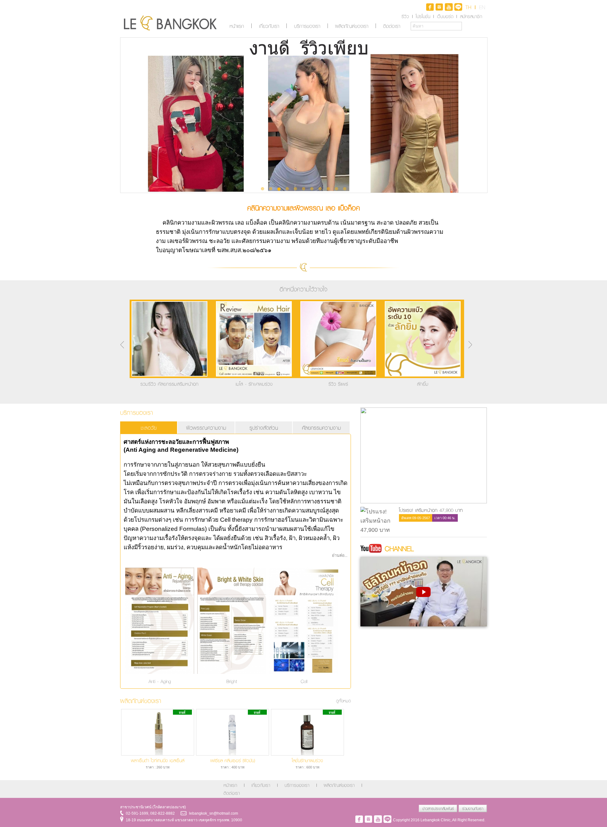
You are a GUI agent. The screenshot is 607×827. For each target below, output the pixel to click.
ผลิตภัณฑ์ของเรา (351, 26)
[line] (458, 9)
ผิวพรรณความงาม (206, 427)
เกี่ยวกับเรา (269, 26)
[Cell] (304, 673)
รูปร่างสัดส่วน (263, 427)
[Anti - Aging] (160, 673)
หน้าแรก (237, 26)
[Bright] (232, 673)
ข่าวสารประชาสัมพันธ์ (438, 808)
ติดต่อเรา (391, 26)
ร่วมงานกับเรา (472, 808)
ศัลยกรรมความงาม (321, 427)
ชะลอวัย (148, 427)
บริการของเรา (307, 26)
